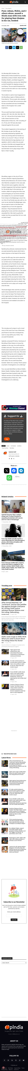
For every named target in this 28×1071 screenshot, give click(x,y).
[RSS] (12, 1060)
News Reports (8, 8)
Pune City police (5, 448)
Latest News (6, 758)
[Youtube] (23, 1060)
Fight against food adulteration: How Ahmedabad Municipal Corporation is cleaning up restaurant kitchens (17, 653)
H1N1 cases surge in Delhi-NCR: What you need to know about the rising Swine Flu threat (14, 638)
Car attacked (13, 445)
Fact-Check (4, 599)
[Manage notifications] (3, 1067)
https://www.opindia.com (14, 454)
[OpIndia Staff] (5, 455)
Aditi (3, 642)
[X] (10, 47)
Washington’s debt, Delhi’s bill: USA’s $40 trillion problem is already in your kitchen (17, 839)
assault (7, 445)
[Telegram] (14, 47)
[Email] (17, 47)
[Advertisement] (14, 711)
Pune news (12, 448)
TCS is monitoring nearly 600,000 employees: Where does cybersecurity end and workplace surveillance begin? (17, 821)
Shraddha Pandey (5, 614)
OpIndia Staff (23, 25)
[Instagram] (11, 458)
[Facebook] (6, 47)
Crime (3, 8)
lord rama (19, 445)
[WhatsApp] (21, 47)
